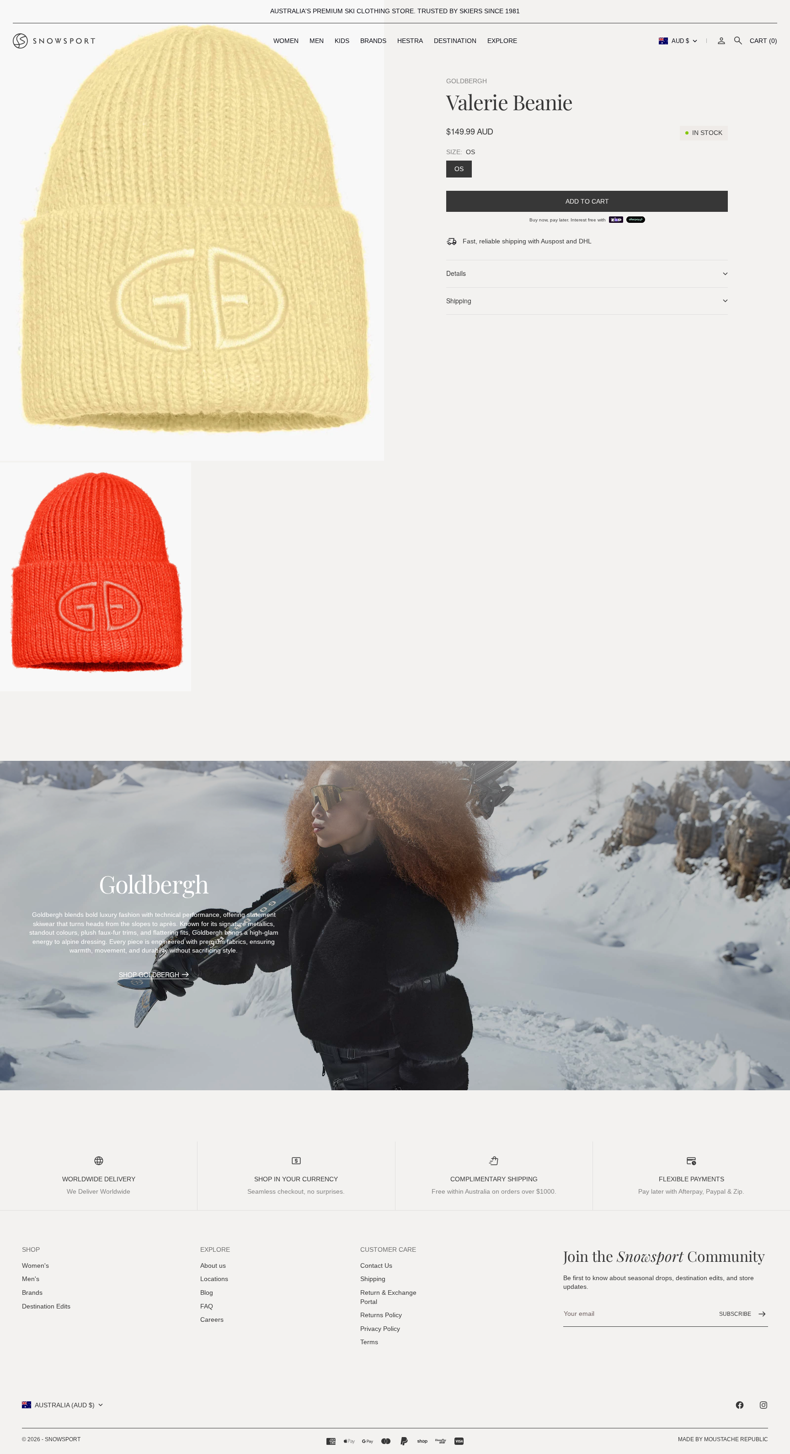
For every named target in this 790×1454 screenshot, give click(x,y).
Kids (342, 40)
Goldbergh (466, 81)
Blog (206, 1292)
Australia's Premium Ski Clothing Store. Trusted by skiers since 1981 (395, 11)
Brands (373, 40)
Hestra (410, 40)
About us (213, 1265)
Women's (35, 1265)
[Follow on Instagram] (763, 1405)
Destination (455, 40)
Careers (212, 1319)
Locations (214, 1278)
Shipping (372, 1278)
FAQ (206, 1306)
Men (317, 40)
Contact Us (376, 1265)
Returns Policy (381, 1315)
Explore (502, 40)
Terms (369, 1342)
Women (286, 40)
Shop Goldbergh (149, 974)
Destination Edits (46, 1306)
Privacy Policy (380, 1328)
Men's (30, 1278)
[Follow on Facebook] (739, 1405)
